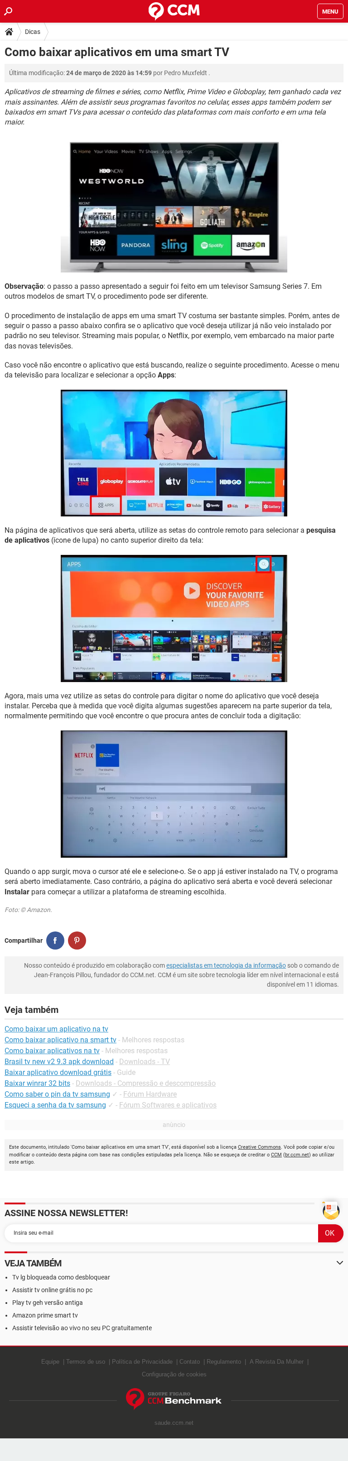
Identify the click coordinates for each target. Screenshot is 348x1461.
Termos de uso (85, 1361)
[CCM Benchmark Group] (174, 1399)
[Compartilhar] (55, 940)
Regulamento (224, 1361)
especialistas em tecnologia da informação (226, 965)
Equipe (50, 1361)
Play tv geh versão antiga (47, 1302)
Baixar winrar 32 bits (37, 1083)
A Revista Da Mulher (277, 1361)
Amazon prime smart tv (45, 1315)
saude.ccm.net (174, 1422)
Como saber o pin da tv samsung (57, 1094)
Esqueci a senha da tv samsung (55, 1105)
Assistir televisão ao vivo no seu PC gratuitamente (82, 1328)
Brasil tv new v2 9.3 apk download (59, 1061)
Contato (189, 1361)
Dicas (32, 31)
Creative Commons (259, 1147)
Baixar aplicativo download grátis (58, 1072)
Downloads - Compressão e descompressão (146, 1083)
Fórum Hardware (150, 1094)
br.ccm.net (297, 1155)
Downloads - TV (144, 1061)
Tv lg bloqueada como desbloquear (61, 1277)
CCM (276, 1155)
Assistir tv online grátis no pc (52, 1290)
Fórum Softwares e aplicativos (168, 1105)
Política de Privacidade (142, 1361)
